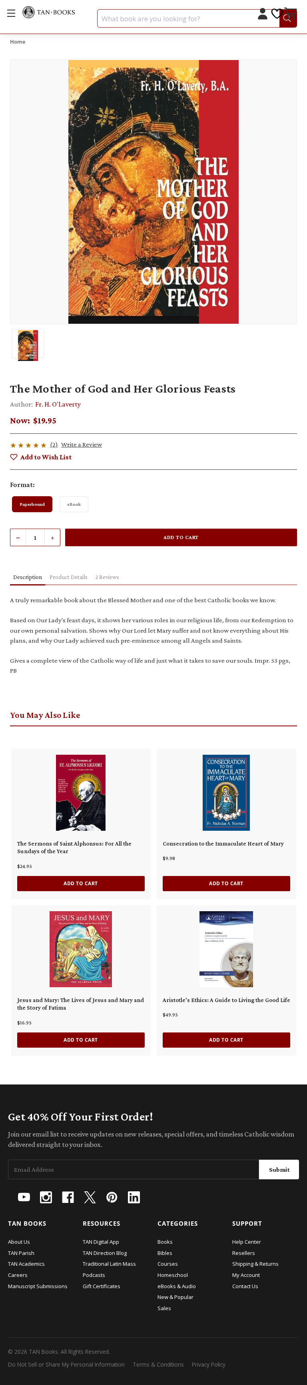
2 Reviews (107, 577)
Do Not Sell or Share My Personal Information (66, 1364)
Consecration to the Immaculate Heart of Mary (223, 843)
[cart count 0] (291, 14)
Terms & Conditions (158, 1364)
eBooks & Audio (176, 1286)
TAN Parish (21, 1253)
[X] (90, 1197)
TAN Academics (26, 1263)
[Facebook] (68, 1197)
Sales (164, 1308)
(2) (54, 444)
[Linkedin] (134, 1197)
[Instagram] (46, 1197)
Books (165, 1241)
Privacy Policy (208, 1364)
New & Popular (175, 1297)
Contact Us (245, 1286)
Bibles (164, 1253)
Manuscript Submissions (38, 1286)
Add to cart (81, 883)
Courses (167, 1263)
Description (27, 577)
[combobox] (197, 18)
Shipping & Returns (255, 1263)
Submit (279, 1169)
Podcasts (94, 1275)
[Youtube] (24, 1197)
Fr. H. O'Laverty (58, 404)
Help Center (246, 1241)
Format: (22, 485)
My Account (246, 1275)
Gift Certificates (101, 1286)
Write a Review (81, 444)
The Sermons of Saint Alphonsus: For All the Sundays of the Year (74, 847)
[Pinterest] (112, 1197)
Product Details (69, 577)
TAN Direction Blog (105, 1253)
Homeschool (172, 1275)
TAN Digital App (101, 1241)
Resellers (243, 1253)
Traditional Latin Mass (109, 1263)
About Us (19, 1241)
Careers (18, 1275)
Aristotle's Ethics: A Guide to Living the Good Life (226, 1000)
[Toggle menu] (11, 13)
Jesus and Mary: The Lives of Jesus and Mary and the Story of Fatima (80, 1004)
